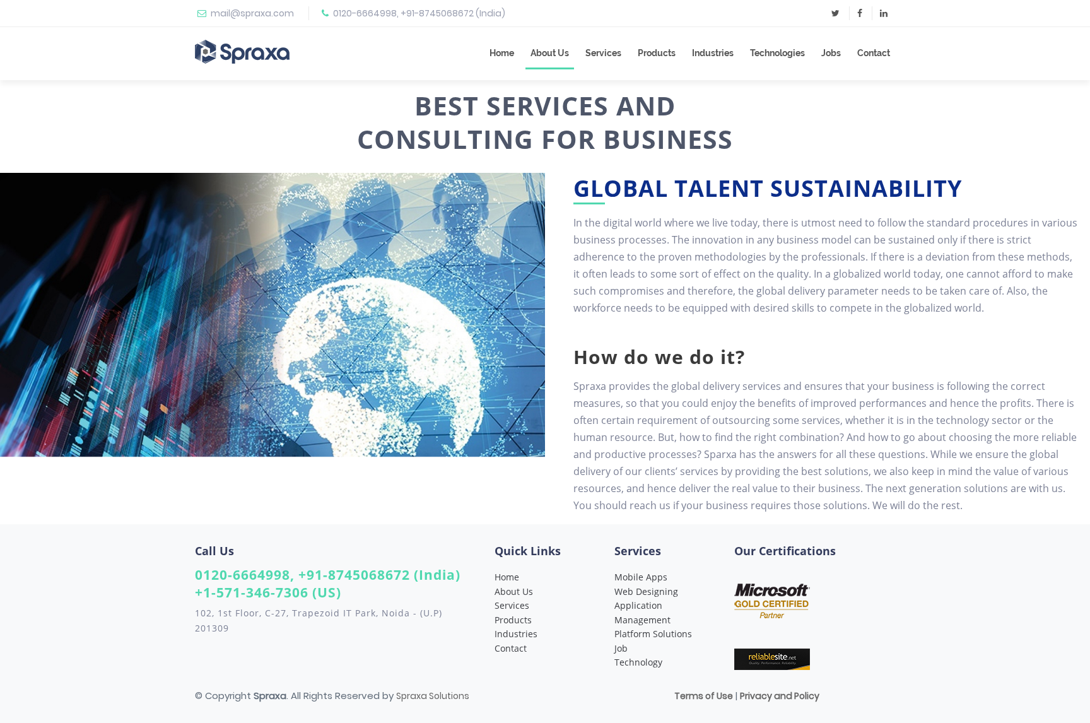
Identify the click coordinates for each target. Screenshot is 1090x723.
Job (621, 648)
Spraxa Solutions (432, 696)
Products (657, 53)
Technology (638, 662)
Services (603, 53)
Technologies (777, 53)
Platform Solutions (653, 634)
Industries (713, 53)
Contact (873, 53)
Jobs (831, 53)
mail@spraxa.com (252, 13)
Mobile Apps (640, 577)
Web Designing (646, 591)
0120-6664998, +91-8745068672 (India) (419, 13)
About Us (549, 53)
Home (501, 53)
